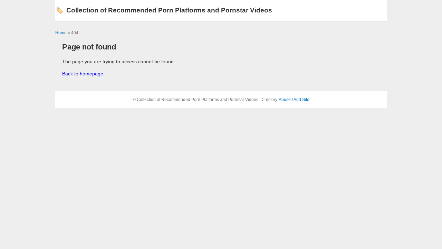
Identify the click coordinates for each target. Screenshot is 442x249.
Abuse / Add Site (294, 99)
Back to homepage (82, 73)
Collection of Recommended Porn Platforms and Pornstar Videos (163, 10)
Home (61, 32)
